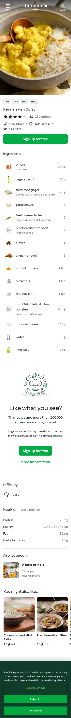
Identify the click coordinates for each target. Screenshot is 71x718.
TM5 (24, 101)
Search (63, 10)
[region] (35, 689)
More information (35, 462)
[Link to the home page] (35, 7)
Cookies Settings (35, 687)
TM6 (15, 101)
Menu (8, 10)
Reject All (35, 699)
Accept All (35, 710)
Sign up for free (35, 139)
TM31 (34, 101)
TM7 (6, 101)
